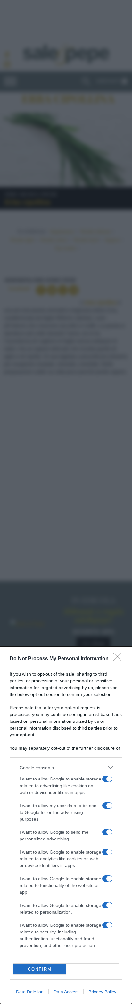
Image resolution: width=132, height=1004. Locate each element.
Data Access (66, 991)
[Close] (119, 659)
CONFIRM (40, 969)
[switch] (107, 779)
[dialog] (66, 825)
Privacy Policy (102, 991)
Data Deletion (30, 991)
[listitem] (66, 767)
